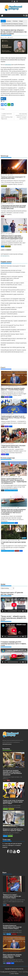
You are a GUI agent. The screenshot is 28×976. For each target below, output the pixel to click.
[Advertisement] (14, 137)
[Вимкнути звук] (23, 611)
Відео (2, 397)
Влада (3, 109)
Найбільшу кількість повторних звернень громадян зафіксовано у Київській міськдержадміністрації (12, 278)
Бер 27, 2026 (7, 827)
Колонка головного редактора (11, 490)
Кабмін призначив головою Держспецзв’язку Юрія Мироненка (7, 116)
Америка (5, 836)
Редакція (11, 37)
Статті (11, 397)
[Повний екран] (25, 611)
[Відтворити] (2, 611)
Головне (6, 397)
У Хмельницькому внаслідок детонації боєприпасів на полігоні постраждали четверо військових (13, 272)
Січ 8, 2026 (4, 507)
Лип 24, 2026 (7, 923)
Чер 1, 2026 (6, 768)
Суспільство (3, 186)
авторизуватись (5, 255)
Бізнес (4, 780)
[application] (14, 604)
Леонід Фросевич (13, 386)
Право (2, 246)
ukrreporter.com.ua (7, 744)
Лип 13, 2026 (5, 386)
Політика (17, 550)
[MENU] (26, 15)
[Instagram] (11, 852)
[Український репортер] (2, 15)
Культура (9, 934)
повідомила (8, 64)
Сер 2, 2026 (4, 175)
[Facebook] (8, 852)
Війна (2, 216)
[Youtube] (14, 852)
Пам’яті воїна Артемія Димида (9, 287)
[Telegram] (18, 852)
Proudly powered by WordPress (8, 971)
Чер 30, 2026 (5, 414)
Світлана (13, 768)
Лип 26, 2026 (7, 892)
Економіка (5, 809)
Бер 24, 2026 (5, 476)
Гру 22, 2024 (5, 540)
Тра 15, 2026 (7, 798)
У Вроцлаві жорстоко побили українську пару (13, 347)
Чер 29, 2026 (5, 443)
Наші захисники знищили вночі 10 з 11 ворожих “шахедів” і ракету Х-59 (21, 116)
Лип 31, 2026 (5, 203)
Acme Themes (15, 973)
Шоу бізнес (14, 934)
